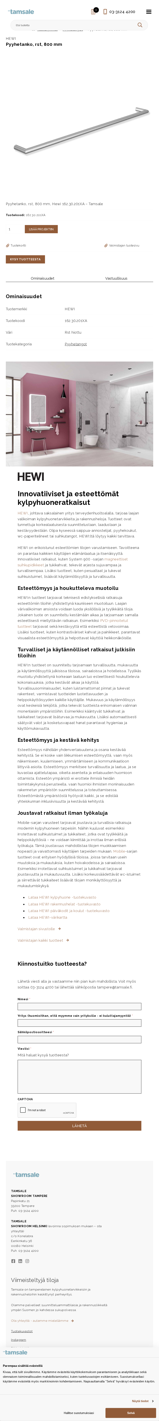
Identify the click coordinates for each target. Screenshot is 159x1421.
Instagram (18, 1340)
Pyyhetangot (76, 344)
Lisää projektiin (41, 229)
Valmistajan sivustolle (37, 929)
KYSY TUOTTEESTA (25, 259)
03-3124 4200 (122, 11)
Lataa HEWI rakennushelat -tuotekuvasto (64, 904)
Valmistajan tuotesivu (124, 245)
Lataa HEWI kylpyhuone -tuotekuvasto (62, 897)
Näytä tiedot (140, 1401)
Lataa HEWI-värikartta (47, 917)
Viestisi (24, 1048)
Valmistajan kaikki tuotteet (41, 940)
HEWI (23, 513)
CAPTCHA (25, 1099)
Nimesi (24, 999)
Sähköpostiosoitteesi (36, 1032)
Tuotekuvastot (22, 1331)
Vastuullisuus (116, 278)
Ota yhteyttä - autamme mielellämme (40, 1321)
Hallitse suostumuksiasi (79, 1413)
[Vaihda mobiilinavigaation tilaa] (149, 12)
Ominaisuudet (42, 278)
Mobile (119, 851)
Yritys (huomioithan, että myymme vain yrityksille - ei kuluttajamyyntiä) (75, 1015)
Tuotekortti (18, 245)
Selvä (131, 1413)
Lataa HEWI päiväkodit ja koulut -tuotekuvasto (69, 911)
